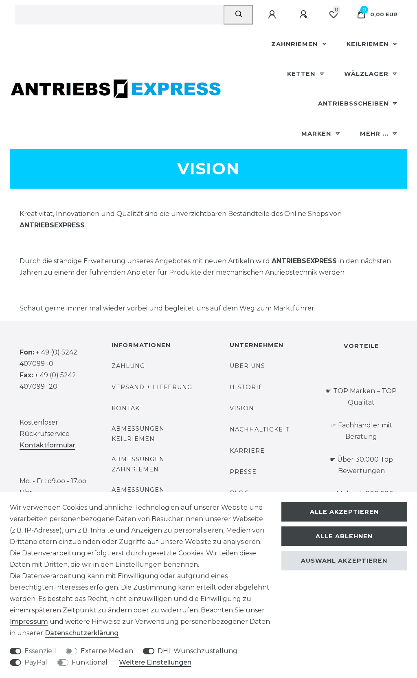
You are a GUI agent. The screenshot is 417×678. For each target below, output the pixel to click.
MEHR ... (375, 133)
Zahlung (128, 366)
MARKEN (317, 133)
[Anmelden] (273, 14)
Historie (246, 387)
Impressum (29, 621)
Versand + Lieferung (152, 387)
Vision (242, 408)
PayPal (35, 662)
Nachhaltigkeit (260, 429)
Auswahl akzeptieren (344, 560)
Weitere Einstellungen (155, 662)
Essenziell (40, 651)
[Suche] (238, 14)
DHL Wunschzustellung (197, 651)
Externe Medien (107, 651)
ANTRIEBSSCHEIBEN (354, 103)
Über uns (247, 366)
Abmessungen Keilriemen (138, 433)
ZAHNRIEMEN (295, 44)
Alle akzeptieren (344, 511)
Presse (243, 471)
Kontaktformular (47, 445)
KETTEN (302, 73)
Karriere (247, 450)
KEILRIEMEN (369, 44)
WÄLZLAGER (367, 73)
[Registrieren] (305, 14)
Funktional (90, 662)
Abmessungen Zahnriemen (138, 464)
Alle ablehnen (344, 536)
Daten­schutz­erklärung (82, 633)
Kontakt (127, 408)
